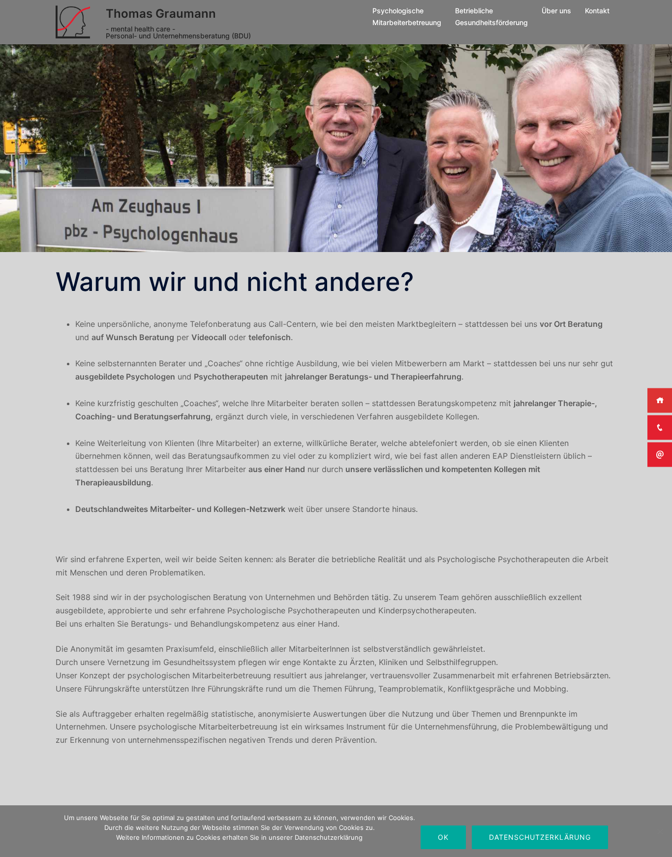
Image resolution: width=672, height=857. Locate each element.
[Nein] (660, 831)
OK (443, 837)
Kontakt (597, 10)
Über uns (556, 10)
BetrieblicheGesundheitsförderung (491, 16)
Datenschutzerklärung (540, 837)
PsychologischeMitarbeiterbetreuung (406, 16)
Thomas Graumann (161, 13)
